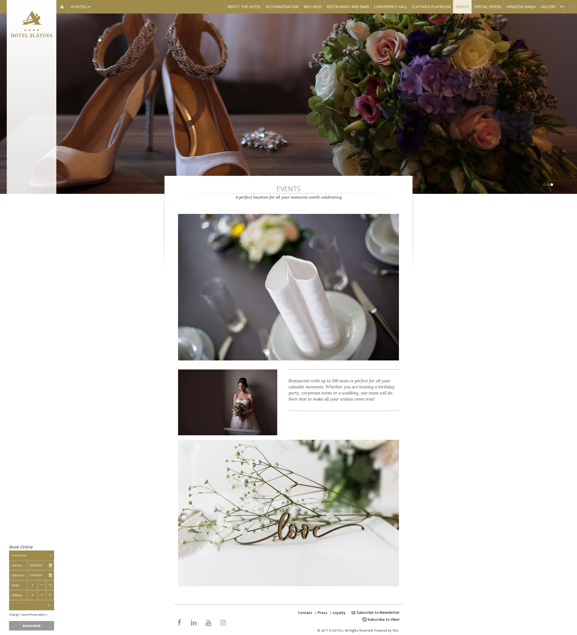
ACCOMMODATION (282, 6)
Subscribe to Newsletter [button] (378, 612)
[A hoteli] (31, 26)
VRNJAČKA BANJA (521, 6)
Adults (15, 585)
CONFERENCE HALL (390, 6)
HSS (395, 630)
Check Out (18, 575)
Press (322, 612)
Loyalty (339, 612)
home (62, 7)
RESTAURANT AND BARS (348, 6)
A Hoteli (79, 6)
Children (16, 595)
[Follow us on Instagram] (223, 623)
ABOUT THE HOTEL (244, 6)
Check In (16, 565)
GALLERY (548, 6)
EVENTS (462, 6)
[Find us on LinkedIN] (193, 623)
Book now (32, 626)
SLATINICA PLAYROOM (431, 6)
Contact (305, 612)
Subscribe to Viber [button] (383, 619)
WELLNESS (313, 6)
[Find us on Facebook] (179, 623)
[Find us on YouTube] (208, 623)
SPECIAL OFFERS (487, 6)
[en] (572, 7)
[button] (533, 104)
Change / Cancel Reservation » (28, 615)
